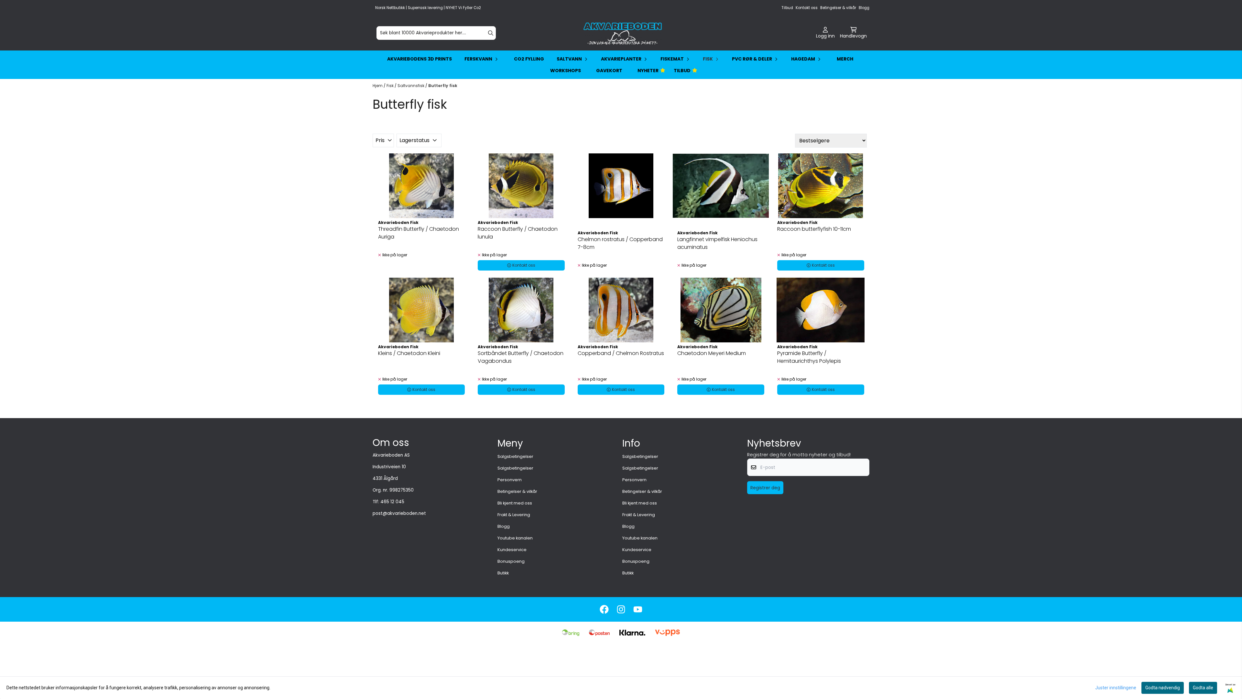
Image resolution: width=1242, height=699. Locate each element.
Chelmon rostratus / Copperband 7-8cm (620, 243)
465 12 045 (392, 502)
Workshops (565, 70)
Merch (845, 59)
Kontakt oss (807, 7)
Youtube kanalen (515, 538)
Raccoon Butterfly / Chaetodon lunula (518, 232)
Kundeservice (512, 549)
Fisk (391, 85)
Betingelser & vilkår (838, 7)
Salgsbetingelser (515, 456)
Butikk (503, 573)
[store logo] (622, 33)
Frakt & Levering (513, 514)
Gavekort (609, 70)
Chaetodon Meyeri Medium (711, 353)
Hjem (378, 85)
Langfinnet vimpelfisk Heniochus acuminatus (717, 243)
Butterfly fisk (442, 85)
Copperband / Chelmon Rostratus (621, 353)
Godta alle (1203, 687)
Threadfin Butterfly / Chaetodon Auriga (418, 232)
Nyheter (648, 70)
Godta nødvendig (1162, 687)
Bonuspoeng (511, 561)
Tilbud (787, 7)
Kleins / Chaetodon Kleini (409, 353)
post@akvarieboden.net (399, 513)
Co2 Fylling (529, 59)
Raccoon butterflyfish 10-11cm (814, 229)
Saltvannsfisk (411, 85)
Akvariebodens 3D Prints (419, 59)
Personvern (509, 480)
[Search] (491, 33)
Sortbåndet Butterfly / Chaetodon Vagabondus (520, 357)
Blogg (864, 7)
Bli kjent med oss (514, 503)
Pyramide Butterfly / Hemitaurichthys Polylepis (809, 357)
